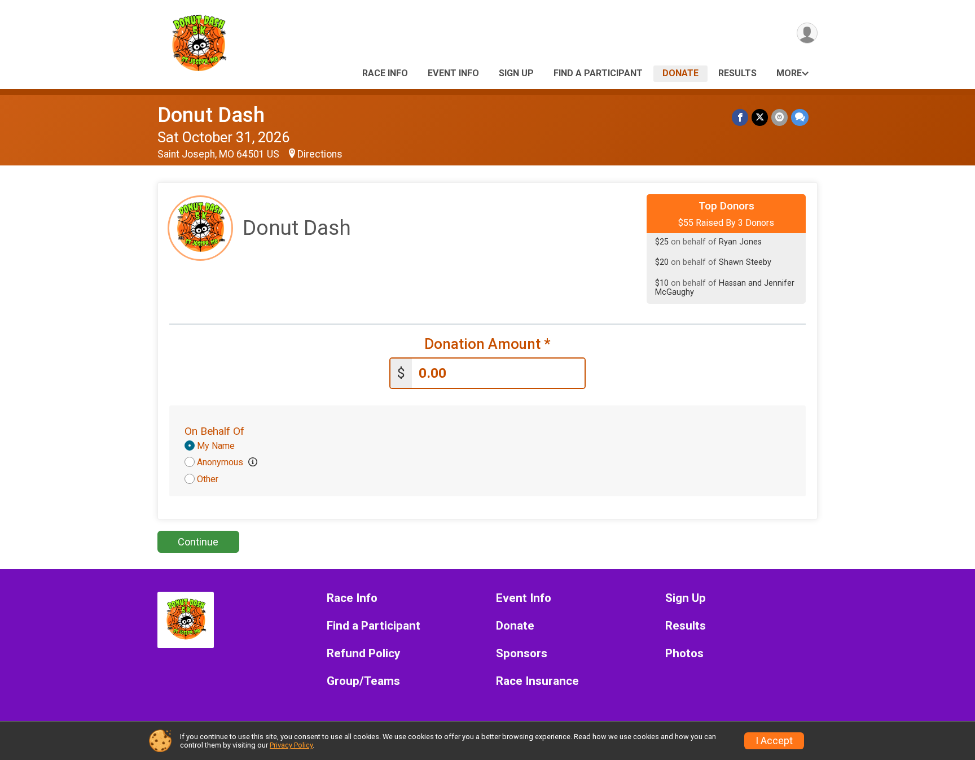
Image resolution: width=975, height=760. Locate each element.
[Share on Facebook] (740, 117)
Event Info (453, 73)
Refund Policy (363, 653)
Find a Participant (598, 73)
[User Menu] (807, 33)
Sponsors (521, 653)
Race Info (385, 73)
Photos (684, 653)
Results (737, 73)
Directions (319, 154)
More (789, 73)
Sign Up (516, 73)
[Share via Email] (779, 117)
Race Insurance (537, 681)
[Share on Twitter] (760, 117)
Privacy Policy (291, 745)
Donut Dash (211, 115)
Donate (680, 73)
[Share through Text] (800, 117)
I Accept (774, 740)
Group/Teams (363, 681)
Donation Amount (487, 344)
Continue (198, 542)
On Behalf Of (214, 431)
